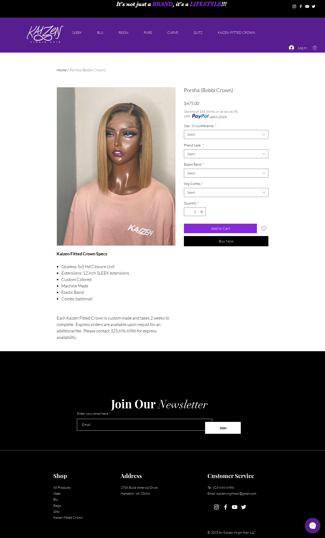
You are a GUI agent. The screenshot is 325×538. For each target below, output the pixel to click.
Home (62, 70)
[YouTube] (307, 6)
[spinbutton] (195, 211)
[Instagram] (294, 6)
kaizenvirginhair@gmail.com (236, 493)
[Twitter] (313, 6)
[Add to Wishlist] (263, 228)
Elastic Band (194, 164)
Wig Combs (193, 184)
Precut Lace (194, 145)
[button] (315, 47)
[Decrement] (188, 211)
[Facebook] (300, 6)
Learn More (218, 116)
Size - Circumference (200, 126)
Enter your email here (92, 413)
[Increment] (202, 211)
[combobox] (226, 134)
